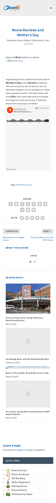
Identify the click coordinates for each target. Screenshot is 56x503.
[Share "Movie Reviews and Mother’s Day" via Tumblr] (28, 204)
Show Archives (20, 474)
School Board (19, 490)
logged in (20, 450)
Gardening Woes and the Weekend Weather (27, 359)
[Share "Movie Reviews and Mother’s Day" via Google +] (22, 204)
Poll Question (19, 486)
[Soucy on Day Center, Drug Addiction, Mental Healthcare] (28, 299)
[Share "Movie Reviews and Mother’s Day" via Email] (28, 210)
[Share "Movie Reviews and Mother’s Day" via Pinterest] (34, 204)
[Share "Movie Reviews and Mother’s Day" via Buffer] (45, 204)
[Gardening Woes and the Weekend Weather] (28, 341)
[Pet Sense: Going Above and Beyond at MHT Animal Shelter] (28, 394)
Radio (41, 40)
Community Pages (21, 494)
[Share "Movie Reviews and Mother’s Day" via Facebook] (11, 204)
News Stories (19, 470)
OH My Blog (18, 478)
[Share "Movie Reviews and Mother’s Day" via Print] (34, 210)
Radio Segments (20, 482)
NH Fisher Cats (24, 185)
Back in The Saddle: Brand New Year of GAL (27, 373)
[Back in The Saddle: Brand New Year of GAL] (28, 367)
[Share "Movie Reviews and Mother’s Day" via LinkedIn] (39, 204)
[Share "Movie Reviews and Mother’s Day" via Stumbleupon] (22, 210)
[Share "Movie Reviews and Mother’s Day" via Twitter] (16, 204)
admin (20, 40)
